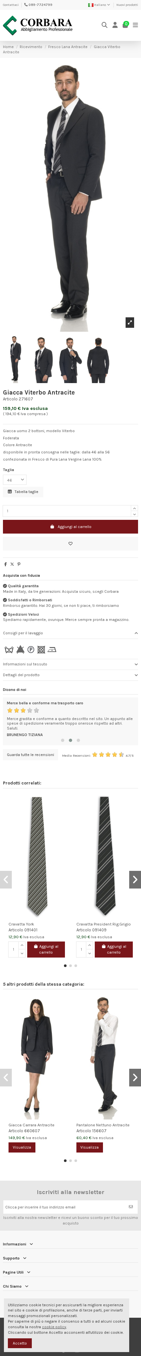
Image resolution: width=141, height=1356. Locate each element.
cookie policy (54, 1327)
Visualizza (22, 1147)
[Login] (115, 25)
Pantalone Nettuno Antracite (103, 1124)
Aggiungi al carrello (74, 526)
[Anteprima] (63, 814)
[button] (63, 740)
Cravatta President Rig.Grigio (103, 924)
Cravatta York (21, 924)
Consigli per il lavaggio (23, 633)
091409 (99, 929)
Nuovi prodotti (127, 5)
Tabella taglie (26, 491)
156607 (99, 1130)
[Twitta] (12, 564)
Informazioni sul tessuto (25, 664)
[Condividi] (5, 564)
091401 (30, 929)
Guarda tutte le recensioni (30, 754)
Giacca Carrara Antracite (31, 1124)
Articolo (10, 398)
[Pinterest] (18, 564)
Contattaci (11, 5)
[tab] (70, 633)
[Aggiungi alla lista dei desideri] (70, 544)
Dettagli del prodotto (21, 675)
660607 (32, 1130)
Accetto (20, 1343)
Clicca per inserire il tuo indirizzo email (40, 1207)
